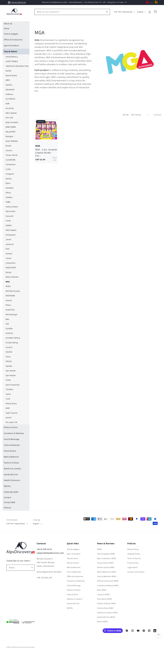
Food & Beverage (11, 439)
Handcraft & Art (11, 474)
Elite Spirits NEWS (104, 599)
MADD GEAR (11, 267)
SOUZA (9, 361)
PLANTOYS (10, 310)
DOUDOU (10, 188)
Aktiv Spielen (11, 113)
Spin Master (11, 370)
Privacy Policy (133, 563)
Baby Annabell (12, 122)
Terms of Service (134, 558)
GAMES (9, 225)
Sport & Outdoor (11, 45)
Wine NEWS (101, 590)
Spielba (9, 366)
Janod (8, 239)
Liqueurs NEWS (103, 594)
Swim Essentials (13, 385)
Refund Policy (133, 549)
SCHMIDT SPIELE (13, 338)
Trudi (8, 399)
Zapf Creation (12, 413)
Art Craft (9, 117)
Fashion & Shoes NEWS (106, 603)
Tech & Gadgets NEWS (106, 554)
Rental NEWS (102, 621)
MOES (8, 286)
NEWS (99, 549)
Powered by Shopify (28, 647)
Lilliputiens (10, 263)
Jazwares (10, 244)
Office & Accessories (13, 39)
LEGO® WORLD (12, 61)
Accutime (10, 108)
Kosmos (9, 253)
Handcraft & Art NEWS (106, 617)
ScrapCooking (12, 342)
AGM (7, 103)
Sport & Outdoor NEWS (106, 558)
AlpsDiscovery (16, 647)
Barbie (8, 70)
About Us (8, 23)
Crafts (8, 169)
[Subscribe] (31, 568)
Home (6, 28)
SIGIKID (9, 352)
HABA (8, 202)
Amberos (9, 94)
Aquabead (10, 89)
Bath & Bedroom (11, 456)
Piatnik (9, 300)
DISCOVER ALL (12, 56)
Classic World (11, 155)
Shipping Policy (133, 554)
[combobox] (72, 12)
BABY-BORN (11, 127)
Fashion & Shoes (11, 462)
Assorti (9, 417)
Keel (7, 249)
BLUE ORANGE (12, 141)
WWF (8, 408)
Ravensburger (11, 314)
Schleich (9, 333)
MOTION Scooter (13, 291)
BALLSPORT (11, 131)
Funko (8, 220)
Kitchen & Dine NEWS (105, 567)
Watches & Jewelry (12, 468)
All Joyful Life (11, 422)
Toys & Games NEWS (105, 563)
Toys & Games (10, 51)
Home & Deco (10, 450)
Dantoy (9, 178)
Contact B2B (9, 502)
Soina (8, 356)
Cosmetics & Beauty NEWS (108, 585)
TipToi (8, 394)
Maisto (9, 272)
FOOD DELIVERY (11, 492)
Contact (7, 497)
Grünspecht (11, 235)
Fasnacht (10, 216)
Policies (7, 507)
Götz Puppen (11, 230)
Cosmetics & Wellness (14, 433)
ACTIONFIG (10, 99)
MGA (8, 281)
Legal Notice (132, 567)
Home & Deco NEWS (105, 608)
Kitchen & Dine (10, 427)
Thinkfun (9, 389)
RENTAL (7, 486)
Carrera (9, 150)
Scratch (9, 347)
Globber (9, 197)
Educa (8, 192)
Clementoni (11, 164)
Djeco (8, 183)
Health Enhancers (12, 480)
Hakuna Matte (12, 206)
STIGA (8, 380)
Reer (7, 319)
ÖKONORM (10, 295)
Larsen (8, 258)
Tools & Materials (12, 445)
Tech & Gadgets (11, 33)
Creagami (10, 174)
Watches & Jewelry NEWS (107, 612)
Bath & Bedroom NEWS (106, 572)
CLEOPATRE (11, 160)
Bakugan (9, 136)
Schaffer (9, 328)
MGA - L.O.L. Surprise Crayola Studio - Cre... (46, 150)
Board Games (11, 75)
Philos (8, 305)
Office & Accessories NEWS (108, 581)
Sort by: (126, 114)
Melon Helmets (12, 277)
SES (7, 324)
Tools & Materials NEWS (106, 576)
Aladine (9, 85)
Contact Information (135, 572)
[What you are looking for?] (107, 12)
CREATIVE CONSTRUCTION (17, 66)
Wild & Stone (11, 403)
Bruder (9, 145)
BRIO (8, 80)
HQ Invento (10, 211)
